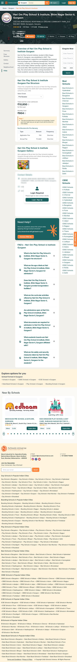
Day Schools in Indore (41, 482)
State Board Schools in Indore (11, 645)
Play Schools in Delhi (56, 539)
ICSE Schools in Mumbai (64, 602)
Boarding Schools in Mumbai (33, 506)
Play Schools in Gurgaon (29, 545)
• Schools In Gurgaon (9, 379)
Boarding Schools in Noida (48, 515)
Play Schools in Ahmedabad (49, 542)
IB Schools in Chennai (40, 624)
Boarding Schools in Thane (10, 515)
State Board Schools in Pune (56, 642)
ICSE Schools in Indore (25, 605)
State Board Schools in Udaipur (12, 654)
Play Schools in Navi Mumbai (48, 545)
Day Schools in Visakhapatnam (12, 491)
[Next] (73, 434)
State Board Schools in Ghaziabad (61, 656)
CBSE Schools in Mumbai (67, 214)
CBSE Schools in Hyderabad (67, 198)
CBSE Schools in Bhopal (67, 256)
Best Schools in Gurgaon (67, 104)
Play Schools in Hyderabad (61, 530)
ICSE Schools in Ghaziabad (11, 617)
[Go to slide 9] (33, 434)
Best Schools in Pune (25, 557)
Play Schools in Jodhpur (42, 536)
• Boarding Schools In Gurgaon (55, 384)
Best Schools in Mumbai (67, 120)
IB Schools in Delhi (8, 629)
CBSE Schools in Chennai (67, 193)
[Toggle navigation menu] (2, 3)
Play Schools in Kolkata (26, 530)
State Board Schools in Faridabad (37, 656)
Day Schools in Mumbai (9, 482)
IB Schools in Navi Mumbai (10, 632)
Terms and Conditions (14, 659)
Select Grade (22, 94)
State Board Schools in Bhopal (11, 651)
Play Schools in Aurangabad (61, 536)
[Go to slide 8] (30, 434)
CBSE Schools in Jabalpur (67, 250)
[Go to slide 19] (66, 434)
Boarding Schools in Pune (52, 506)
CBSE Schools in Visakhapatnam (12, 590)
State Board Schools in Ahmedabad (35, 654)
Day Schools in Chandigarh (10, 494)
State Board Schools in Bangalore (12, 639)
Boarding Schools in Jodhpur (30, 512)
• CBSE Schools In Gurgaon (27, 379)
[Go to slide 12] (43, 434)
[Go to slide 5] (21, 434)
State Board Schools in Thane (53, 648)
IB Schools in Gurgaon (58, 629)
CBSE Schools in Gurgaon (67, 261)
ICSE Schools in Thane (63, 608)
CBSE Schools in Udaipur (33, 590)
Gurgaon (11, 8)
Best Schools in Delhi (56, 563)
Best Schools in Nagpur (57, 557)
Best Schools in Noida (41, 563)
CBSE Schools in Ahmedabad (51, 590)
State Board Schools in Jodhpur (33, 648)
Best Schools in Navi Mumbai (48, 569)
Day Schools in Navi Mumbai (47, 494)
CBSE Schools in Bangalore (67, 204)
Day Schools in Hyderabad (60, 479)
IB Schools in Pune (23, 627)
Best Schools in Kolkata (27, 554)
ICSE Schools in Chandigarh (11, 614)
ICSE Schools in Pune (9, 605)
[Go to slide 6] (24, 434)
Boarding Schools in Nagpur (30, 509)
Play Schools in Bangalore (9, 530)
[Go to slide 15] (53, 434)
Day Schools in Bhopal (25, 488)
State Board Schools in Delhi (32, 651)
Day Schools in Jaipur (26, 485)
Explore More (32, 428)
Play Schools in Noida (41, 539)
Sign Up (72, 3)
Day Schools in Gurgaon (28, 494)
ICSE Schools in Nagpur (41, 605)
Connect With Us (25, 237)
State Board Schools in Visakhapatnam (55, 651)
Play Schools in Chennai (43, 530)
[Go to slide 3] (14, 434)
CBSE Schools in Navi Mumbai (50, 593)
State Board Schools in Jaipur (11, 648)
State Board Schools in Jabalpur (54, 645)
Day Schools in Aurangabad (60, 485)
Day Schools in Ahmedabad (49, 491)
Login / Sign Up (37, 200)
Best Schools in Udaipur (31, 566)
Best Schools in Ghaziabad (10, 572)
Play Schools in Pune (25, 533)
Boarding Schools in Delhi (67, 515)
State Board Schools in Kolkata (34, 639)
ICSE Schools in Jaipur (9, 608)
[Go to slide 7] (27, 434)
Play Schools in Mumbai (9, 533)
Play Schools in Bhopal (25, 539)
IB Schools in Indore (37, 627)
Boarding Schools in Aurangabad (51, 512)
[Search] (47, 3)
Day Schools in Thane (9, 488)
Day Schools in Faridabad (66, 494)
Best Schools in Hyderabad (67, 89)
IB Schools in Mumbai (9, 627)
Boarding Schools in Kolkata (31, 503)
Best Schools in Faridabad (67, 569)
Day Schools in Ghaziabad (10, 496)
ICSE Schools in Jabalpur (59, 605)
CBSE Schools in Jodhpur (67, 240)
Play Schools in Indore (41, 533)
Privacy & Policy (27, 659)
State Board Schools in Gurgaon (58, 654)
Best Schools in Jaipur (26, 560)
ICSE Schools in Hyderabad (45, 602)
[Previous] (4, 434)
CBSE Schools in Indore (67, 245)
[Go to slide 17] (59, 434)
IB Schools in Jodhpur (52, 627)
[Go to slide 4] (17, 434)
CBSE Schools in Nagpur (67, 224)
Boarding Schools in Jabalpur (49, 509)
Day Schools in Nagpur (56, 482)
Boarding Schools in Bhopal (29, 515)
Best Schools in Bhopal (25, 563)
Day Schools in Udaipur (30, 491)
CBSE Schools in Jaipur (67, 219)
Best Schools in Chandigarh (11, 569)
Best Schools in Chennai (67, 99)
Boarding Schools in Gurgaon (11, 521)
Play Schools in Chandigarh (11, 545)
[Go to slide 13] (46, 434)
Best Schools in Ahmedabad (49, 566)
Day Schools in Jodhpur (42, 485)
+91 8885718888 (67, 456)
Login (64, 3)
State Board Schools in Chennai (56, 639)
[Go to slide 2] (11, 434)
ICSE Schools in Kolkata (27, 602)
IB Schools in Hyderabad (56, 624)
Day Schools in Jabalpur (9, 485)
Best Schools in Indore (41, 557)
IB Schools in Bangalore (8, 624)
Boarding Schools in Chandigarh (56, 518)
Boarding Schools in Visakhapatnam (13, 518)
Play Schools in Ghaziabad (10, 548)
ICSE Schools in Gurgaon (30, 614)
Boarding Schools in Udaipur (36, 518)
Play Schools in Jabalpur (10, 536)
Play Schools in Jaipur (26, 536)
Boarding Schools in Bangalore (11, 503)
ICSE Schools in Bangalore (9, 602)
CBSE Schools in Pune (67, 209)
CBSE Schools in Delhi (67, 271)
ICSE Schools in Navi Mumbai (49, 614)
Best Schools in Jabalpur (67, 162)
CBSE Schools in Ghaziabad (30, 596)
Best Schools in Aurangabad (67, 151)
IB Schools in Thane (67, 627)
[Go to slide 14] (50, 434)
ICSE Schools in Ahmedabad (65, 611)
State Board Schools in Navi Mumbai (13, 656)
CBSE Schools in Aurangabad (67, 235)
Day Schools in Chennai (43, 479)
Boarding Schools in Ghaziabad (12, 523)
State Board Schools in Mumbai (36, 642)
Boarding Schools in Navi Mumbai (33, 521)
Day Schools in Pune (25, 482)
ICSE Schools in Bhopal (9, 611)
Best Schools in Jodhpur (67, 156)
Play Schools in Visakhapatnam (12, 542)
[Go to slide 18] (62, 434)
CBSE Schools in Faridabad (11, 596)
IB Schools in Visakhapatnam (25, 629)
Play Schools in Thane (9, 539)
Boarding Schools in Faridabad (55, 521)
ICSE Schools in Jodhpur (26, 608)
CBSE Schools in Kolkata (67, 188)
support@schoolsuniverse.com (42, 456)
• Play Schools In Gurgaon (34, 384)
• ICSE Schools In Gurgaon (47, 379)
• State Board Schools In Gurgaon (13, 384)
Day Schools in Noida (40, 488)
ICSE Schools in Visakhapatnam (44, 611)
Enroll (36, 470)
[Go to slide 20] (69, 434)
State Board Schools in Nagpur (32, 645)
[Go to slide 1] (8, 434)
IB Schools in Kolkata (24, 624)
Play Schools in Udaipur (31, 542)
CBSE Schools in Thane (67, 230)
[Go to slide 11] (40, 434)
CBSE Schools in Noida (67, 266)
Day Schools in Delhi (55, 488)
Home (5, 8)
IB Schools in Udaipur (42, 629)
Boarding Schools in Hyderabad (12, 506)
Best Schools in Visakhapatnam (12, 566)
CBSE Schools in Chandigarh (11, 593)
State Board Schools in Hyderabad (13, 642)
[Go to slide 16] (56, 434)
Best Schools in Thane (9, 563)
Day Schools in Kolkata (26, 479)
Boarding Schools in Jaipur (10, 512)
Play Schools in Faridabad (67, 545)
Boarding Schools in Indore (10, 509)
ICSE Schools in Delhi (25, 611)
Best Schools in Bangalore (67, 94)
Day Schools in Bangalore (9, 479)
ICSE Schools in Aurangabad (45, 608)
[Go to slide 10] (37, 434)
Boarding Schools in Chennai (51, 503)
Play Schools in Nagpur (57, 533)
